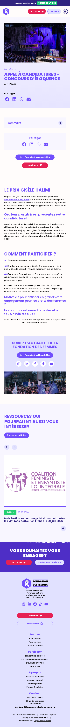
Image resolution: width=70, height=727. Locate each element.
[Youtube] (51, 364)
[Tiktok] (43, 364)
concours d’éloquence (16, 199)
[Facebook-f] (35, 364)
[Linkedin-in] (27, 364)
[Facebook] (35, 604)
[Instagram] (18, 364)
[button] (7, 99)
